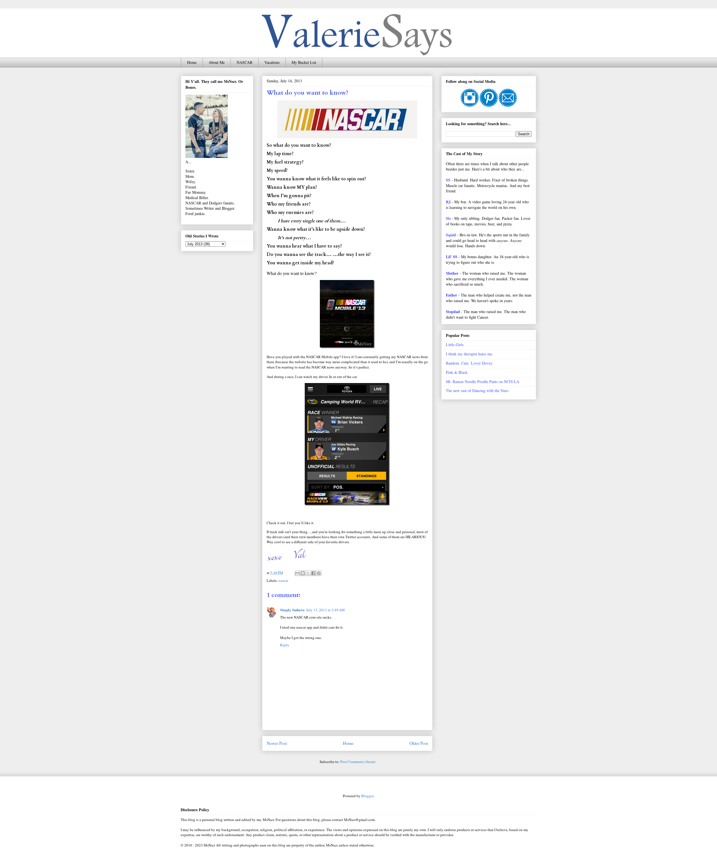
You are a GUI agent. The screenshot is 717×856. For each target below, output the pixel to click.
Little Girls (455, 344)
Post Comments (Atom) (357, 761)
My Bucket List (304, 62)
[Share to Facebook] (313, 573)
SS (448, 180)
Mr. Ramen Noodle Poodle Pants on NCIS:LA (482, 381)
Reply (284, 644)
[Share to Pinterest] (319, 573)
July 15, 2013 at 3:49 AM (325, 609)
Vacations (272, 62)
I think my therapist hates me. (469, 353)
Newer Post (277, 743)
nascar (283, 580)
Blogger (367, 795)
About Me (217, 62)
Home (192, 62)
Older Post (418, 743)
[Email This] (297, 573)
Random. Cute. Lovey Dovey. (469, 363)
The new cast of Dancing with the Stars (477, 390)
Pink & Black (456, 372)
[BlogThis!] (303, 573)
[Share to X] (308, 573)
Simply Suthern (292, 609)
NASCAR (244, 62)
